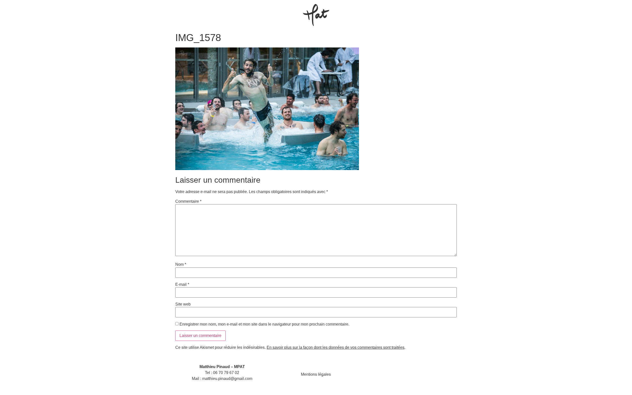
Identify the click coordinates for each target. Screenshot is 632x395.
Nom (180, 264)
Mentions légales (316, 374)
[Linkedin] (416, 374)
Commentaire (188, 201)
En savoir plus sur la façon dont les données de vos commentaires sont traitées (335, 347)
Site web (183, 304)
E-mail (182, 284)
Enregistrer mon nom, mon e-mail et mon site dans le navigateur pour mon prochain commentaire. (264, 324)
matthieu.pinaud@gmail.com (227, 378)
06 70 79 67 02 (226, 373)
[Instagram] (404, 374)
